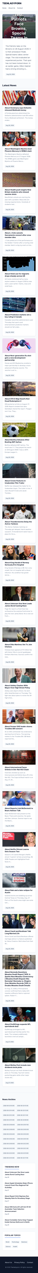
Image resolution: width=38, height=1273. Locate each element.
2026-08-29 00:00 (9, 1143)
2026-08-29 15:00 (22, 1105)
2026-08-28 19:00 (22, 1153)
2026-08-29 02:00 (9, 1139)
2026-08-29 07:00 (22, 1124)
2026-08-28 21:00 (22, 1148)
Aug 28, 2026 (11, 74)
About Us (11, 8)
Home (4, 8)
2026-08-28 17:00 (22, 1158)
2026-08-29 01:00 (22, 1139)
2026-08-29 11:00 (22, 1115)
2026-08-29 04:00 (9, 1134)
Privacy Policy (19, 1262)
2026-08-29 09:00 (22, 1120)
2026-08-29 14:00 (8, 1110)
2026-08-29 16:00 (8, 1105)
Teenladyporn (11, 3)
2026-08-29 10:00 (8, 1120)
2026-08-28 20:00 (9, 1153)
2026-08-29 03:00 (23, 1134)
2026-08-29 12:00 (8, 1115)
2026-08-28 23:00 (23, 1143)
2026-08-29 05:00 (23, 1129)
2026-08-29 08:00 (9, 1124)
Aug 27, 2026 (10, 1042)
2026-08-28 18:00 (8, 1158)
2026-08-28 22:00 (9, 1148)
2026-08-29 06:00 (9, 1129)
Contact (20, 8)
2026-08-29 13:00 (22, 1110)
